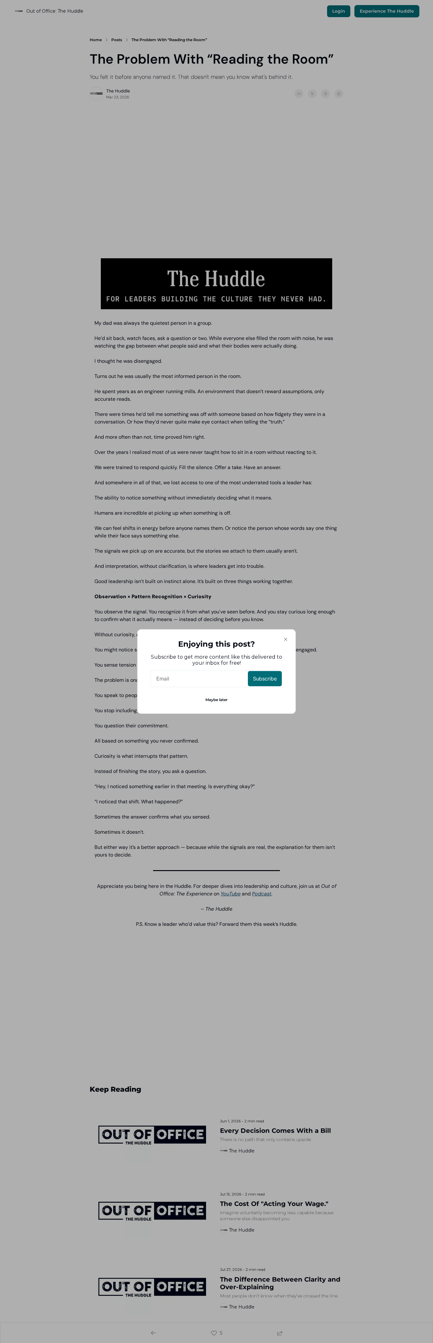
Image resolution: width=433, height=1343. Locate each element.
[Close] (285, 639)
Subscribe (265, 678)
